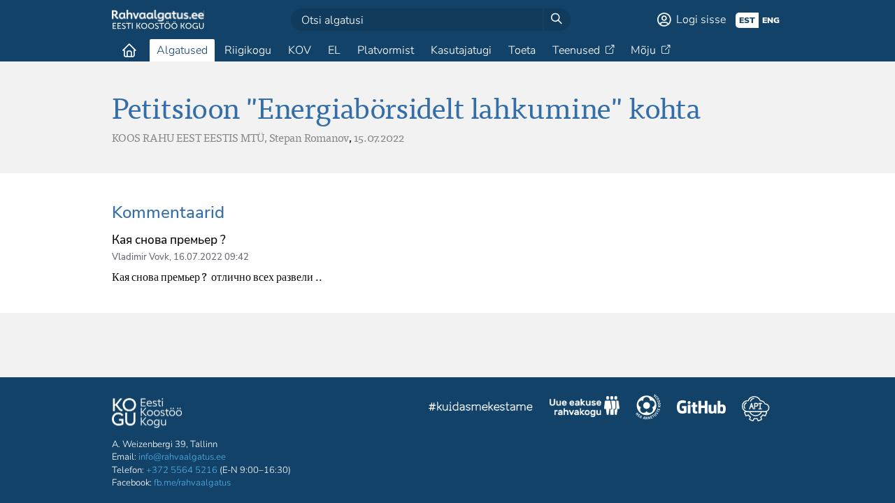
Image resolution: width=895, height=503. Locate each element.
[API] (755, 408)
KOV (299, 50)
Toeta (522, 50)
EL (334, 50)
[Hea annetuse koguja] (648, 408)
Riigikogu (247, 50)
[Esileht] (129, 50)
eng (771, 20)
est (747, 20)
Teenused (576, 50)
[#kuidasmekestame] (481, 408)
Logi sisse (701, 19)
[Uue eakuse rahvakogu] (585, 408)
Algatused (182, 50)
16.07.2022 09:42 (211, 257)
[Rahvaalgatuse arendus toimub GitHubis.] (701, 408)
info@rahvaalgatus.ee (182, 457)
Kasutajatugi (461, 50)
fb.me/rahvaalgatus (192, 482)
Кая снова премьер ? (169, 240)
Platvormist (385, 50)
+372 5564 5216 (181, 470)
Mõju (643, 50)
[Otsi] (557, 19)
